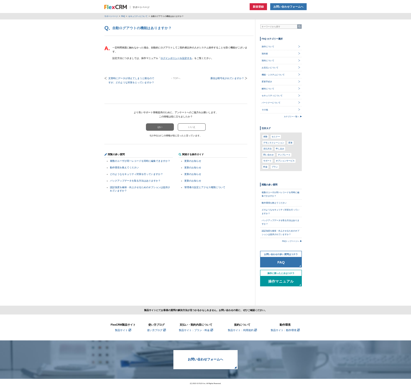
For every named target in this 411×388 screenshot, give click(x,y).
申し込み (280, 148)
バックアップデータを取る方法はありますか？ (135, 180)
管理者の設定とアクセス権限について (204, 187)
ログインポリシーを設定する (176, 58)
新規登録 (258, 6)
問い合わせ (268, 155)
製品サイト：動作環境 (283, 330)
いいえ (191, 127)
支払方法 (267, 148)
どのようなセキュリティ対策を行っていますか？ (136, 174)
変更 (290, 143)
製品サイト (121, 330)
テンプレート (284, 155)
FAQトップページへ (290, 241)
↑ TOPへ (175, 78)
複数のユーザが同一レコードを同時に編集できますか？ (140, 161)
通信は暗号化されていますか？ (227, 78)
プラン (275, 167)
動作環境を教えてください (124, 167)
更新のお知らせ (192, 161)
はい (159, 127)
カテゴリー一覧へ (291, 116)
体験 (265, 136)
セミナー (276, 136)
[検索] (299, 26)
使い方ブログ (154, 330)
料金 (265, 167)
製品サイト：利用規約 (241, 330)
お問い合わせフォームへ (288, 6)
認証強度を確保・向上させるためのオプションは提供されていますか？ (280, 233)
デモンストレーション (273, 143)
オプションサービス (285, 161)
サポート (267, 161)
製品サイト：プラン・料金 (194, 330)
